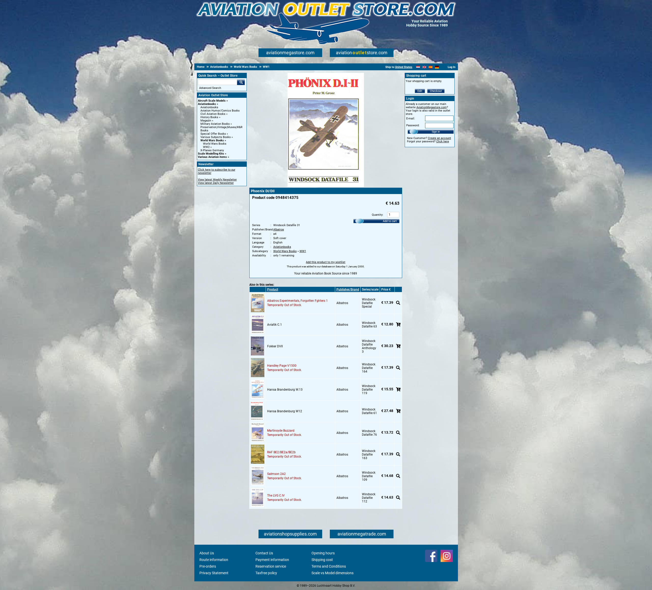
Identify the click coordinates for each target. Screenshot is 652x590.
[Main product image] (326, 186)
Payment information (272, 560)
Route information (213, 560)
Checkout (436, 91)
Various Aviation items (212, 157)
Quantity (377, 214)
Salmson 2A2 (276, 474)
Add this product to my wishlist (325, 262)
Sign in (436, 131)
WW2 (206, 147)
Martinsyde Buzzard (280, 430)
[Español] (430, 67)
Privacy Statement (213, 573)
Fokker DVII (275, 346)
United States (403, 67)
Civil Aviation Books (212, 114)
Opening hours (323, 553)
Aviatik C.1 (274, 324)
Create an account (439, 138)
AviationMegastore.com (431, 107)
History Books (209, 117)
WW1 (303, 251)
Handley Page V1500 (281, 365)
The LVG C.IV (276, 495)
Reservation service (270, 566)
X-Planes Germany (212, 150)
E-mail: (410, 118)
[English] (424, 67)
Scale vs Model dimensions (332, 573)
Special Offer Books (213, 133)
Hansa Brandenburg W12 (284, 411)
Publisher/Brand (347, 289)
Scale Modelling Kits (211, 153)
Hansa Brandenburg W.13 (285, 389)
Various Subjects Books (215, 137)
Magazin (205, 120)
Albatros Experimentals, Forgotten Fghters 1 (297, 301)
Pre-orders (207, 566)
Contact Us (264, 553)
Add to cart (390, 221)
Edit (419, 91)
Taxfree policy (266, 573)
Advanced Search (210, 88)
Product (272, 289)
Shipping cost (322, 560)
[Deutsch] (437, 67)
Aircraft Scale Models (212, 100)
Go (241, 82)
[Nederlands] (418, 67)
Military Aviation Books (215, 124)
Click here (442, 141)
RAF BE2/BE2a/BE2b (281, 452)
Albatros (278, 229)
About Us (206, 553)
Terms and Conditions (328, 566)
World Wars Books (212, 140)
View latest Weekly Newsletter (217, 179)
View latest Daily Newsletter (216, 183)
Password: (412, 125)
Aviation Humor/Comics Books (220, 110)
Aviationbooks (207, 104)
